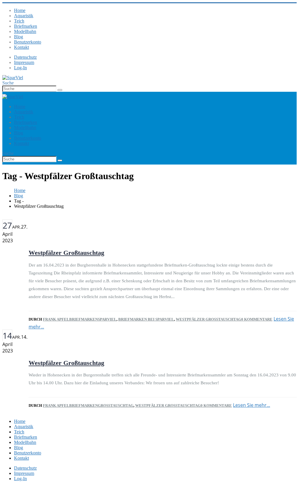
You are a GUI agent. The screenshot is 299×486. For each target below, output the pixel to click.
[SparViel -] (12, 77)
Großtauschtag (115, 405)
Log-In (20, 67)
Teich (19, 20)
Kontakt (21, 47)
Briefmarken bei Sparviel (146, 319)
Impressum (24, 62)
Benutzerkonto (27, 41)
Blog (18, 36)
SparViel (107, 319)
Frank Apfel (56, 319)
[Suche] (60, 90)
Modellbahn (25, 31)
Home (19, 10)
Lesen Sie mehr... (251, 405)
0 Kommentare (256, 319)
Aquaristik (23, 15)
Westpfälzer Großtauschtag (66, 252)
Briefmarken (25, 26)
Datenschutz (25, 57)
